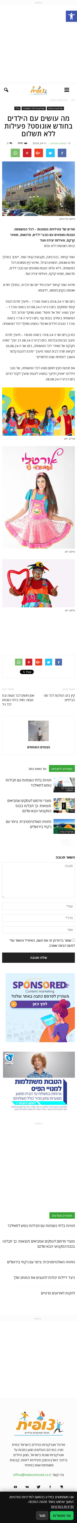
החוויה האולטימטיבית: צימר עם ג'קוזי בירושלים (41, 1261)
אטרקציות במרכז (55, 108)
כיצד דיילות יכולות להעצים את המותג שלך (44, 1277)
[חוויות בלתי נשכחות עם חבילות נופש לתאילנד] (64, 785)
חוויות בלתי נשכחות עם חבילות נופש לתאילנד (41, 1225)
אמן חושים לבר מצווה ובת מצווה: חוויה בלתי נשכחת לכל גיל (18, 700)
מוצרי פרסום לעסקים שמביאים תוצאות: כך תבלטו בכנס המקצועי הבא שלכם (29, 805)
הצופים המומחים (58, 143)
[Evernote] (61, 1487)
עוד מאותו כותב (37, 769)
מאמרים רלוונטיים (62, 769)
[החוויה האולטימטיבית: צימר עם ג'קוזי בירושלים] (64, 826)
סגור (42, 1515)
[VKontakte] (27, 1487)
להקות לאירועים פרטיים (58, 1293)
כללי (17, 108)
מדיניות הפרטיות (62, 1506)
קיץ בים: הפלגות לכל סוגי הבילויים (59, 697)
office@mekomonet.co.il (32, 1474)
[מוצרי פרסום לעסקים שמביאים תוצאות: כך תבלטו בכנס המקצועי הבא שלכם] (64, 805)
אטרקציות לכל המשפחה (33, 108)
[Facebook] (50, 1487)
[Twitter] (38, 1487)
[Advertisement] (38, 43)
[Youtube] (15, 1487)
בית (73, 100)
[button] (71, 16)
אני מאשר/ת (62, 1515)
